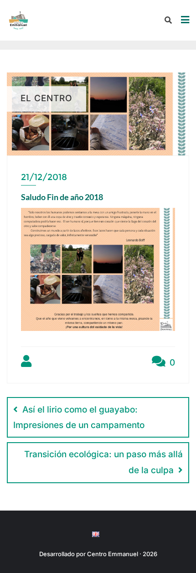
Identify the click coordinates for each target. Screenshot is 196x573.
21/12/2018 (44, 177)
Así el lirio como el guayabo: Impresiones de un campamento (78, 417)
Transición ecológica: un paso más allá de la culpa (103, 462)
